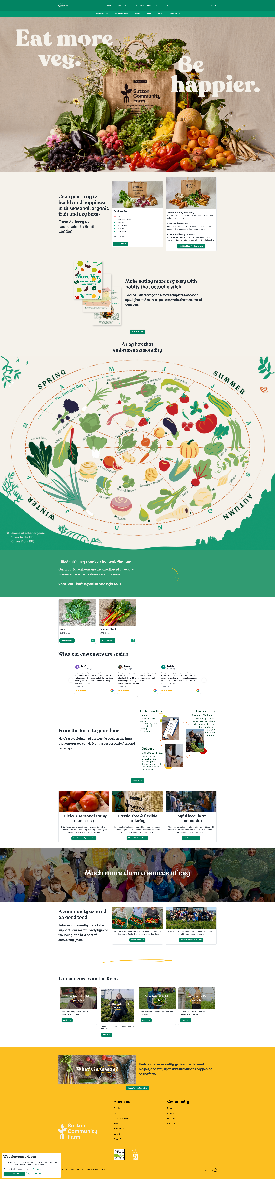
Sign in (213, 5)
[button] (71, 680)
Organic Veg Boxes (121, 14)
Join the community (191, 838)
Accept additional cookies (14, 1174)
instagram (171, 1118)
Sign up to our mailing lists (137, 1088)
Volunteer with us (137, 940)
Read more (88, 686)
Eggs (160, 14)
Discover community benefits (191, 940)
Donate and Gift (174, 14)
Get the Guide (137, 332)
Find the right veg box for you (191, 246)
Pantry (148, 14)
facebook (171, 1124)
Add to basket (120, 244)
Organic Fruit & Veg (101, 14)
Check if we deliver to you (137, 838)
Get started (137, 780)
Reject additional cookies (37, 1174)
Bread (137, 14)
